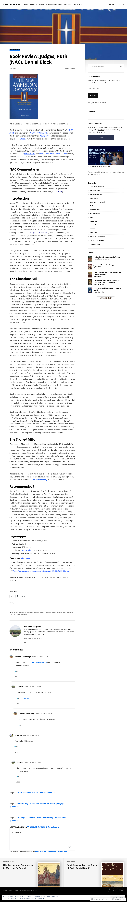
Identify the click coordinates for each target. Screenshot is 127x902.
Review (24, 614)
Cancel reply (53, 827)
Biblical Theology (95, 194)
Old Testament (95, 213)
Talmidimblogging (39, 662)
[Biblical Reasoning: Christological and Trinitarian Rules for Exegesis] (90, 282)
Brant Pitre (98, 267)
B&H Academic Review (54, 612)
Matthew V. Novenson (102, 259)
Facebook (91, 111)
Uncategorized (94, 244)
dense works (29, 154)
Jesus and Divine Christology (104, 265)
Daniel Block (15, 614)
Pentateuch (93, 221)
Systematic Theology (97, 236)
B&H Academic (27, 550)
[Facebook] (110, 4)
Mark (91, 206)
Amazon (26, 558)
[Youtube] (119, 4)
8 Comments (70, 68)
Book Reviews (15, 50)
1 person (26, 698)
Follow (93, 96)
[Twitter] (113, 4)
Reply (16, 676)
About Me (67, 4)
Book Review (68, 612)
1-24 (71, 130)
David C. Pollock (100, 292)
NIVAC (33, 133)
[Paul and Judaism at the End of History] (90, 259)
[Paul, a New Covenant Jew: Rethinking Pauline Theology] (90, 274)
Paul (91, 217)
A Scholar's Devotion (96, 187)
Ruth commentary (39, 479)
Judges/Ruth (42, 133)
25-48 (12, 133)
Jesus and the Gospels (97, 202)
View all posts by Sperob (33, 638)
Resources (93, 233)
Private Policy (78, 4)
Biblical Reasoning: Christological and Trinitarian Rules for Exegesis (107, 281)
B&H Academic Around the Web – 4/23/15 (36, 792)
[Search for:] (103, 66)
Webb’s (23, 139)
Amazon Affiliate (26, 612)
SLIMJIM (18, 735)
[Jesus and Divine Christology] (90, 267)
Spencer (20, 686)
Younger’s (44, 136)
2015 (16, 612)
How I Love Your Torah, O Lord (53, 154)
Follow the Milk (94, 77)
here (18, 157)
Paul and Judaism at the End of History (107, 257)
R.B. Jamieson (99, 284)
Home (26, 4)
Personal (92, 225)
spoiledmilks (11, 4)
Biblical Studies (94, 190)
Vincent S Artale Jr (22, 656)
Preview (92, 229)
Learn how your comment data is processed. (51, 852)
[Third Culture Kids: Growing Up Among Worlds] (90, 290)
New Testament (95, 210)
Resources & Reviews (53, 4)
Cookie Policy (42, 898)
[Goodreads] (116, 4)
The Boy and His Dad (36, 4)
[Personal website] (25, 642)
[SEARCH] (123, 4)
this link (101, 130)
